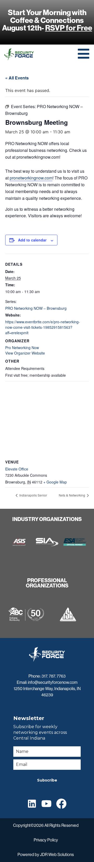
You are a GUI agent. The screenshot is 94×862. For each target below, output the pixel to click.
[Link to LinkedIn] (32, 803)
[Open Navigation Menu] (83, 53)
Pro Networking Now (22, 347)
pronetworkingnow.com (31, 178)
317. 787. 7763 (54, 676)
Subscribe (47, 780)
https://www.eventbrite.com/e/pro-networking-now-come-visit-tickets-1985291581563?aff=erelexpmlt (42, 327)
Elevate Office (16, 469)
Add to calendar (32, 240)
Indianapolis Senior (33, 495)
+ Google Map (55, 482)
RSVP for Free (68, 28)
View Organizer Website (25, 353)
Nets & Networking (72, 495)
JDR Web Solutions (57, 854)
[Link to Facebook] (61, 803)
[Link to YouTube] (46, 803)
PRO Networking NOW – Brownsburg (36, 308)
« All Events (17, 78)
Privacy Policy (46, 840)
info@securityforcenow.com (53, 682)
